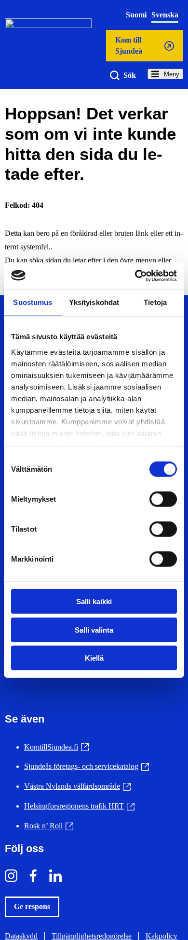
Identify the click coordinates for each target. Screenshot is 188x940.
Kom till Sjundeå (128, 48)
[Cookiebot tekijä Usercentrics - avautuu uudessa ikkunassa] (135, 275)
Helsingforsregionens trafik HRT (79, 806)
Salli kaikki (94, 601)
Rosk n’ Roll (48, 826)
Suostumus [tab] (32, 302)
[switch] (163, 499)
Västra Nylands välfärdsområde (77, 786)
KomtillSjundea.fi (56, 747)
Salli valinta (94, 629)
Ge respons (32, 906)
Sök (129, 75)
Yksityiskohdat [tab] (94, 302)
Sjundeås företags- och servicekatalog (86, 766)
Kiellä (94, 658)
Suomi (136, 15)
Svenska (164, 15)
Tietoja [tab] (155, 302)
